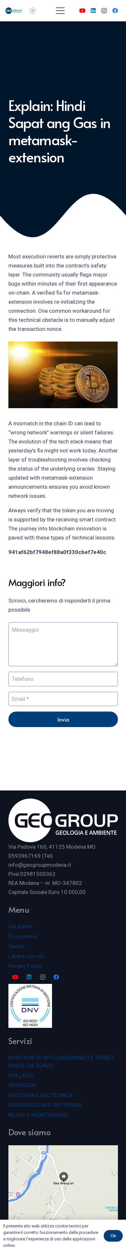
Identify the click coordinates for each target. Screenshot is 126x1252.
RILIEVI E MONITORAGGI (38, 1115)
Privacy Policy (25, 966)
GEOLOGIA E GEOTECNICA (40, 1095)
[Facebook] (115, 10)
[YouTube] (82, 10)
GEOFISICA (22, 1085)
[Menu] (60, 11)
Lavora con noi (26, 956)
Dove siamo (22, 936)
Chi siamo (20, 926)
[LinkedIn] (93, 10)
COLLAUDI (21, 1075)
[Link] (13, 10)
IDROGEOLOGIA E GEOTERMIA (45, 1105)
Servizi (16, 946)
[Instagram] (104, 10)
